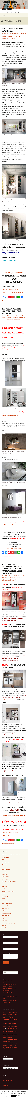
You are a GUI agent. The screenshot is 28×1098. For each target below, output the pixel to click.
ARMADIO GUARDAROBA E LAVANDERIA (12, 30)
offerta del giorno (11, 317)
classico (3, 867)
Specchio (23, 317)
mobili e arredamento (7, 903)
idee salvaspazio (15, 33)
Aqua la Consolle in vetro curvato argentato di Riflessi (10, 1035)
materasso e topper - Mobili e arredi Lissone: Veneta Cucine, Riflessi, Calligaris (10, 1014)
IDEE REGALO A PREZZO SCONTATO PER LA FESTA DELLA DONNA (12, 311)
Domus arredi (5, 874)
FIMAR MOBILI (5, 879)
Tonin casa (4, 925)
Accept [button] (13, 1096)
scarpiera (15, 36)
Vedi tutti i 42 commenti (8, 843)
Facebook (5, 835)
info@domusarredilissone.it (10, 415)
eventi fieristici (5, 876)
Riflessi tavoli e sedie (7, 913)
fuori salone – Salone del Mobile (9, 881)
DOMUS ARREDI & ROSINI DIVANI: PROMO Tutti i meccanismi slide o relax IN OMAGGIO (10, 1030)
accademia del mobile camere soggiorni (11, 854)
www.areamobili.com (10, 289)
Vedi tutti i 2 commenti (8, 556)
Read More (19, 1096)
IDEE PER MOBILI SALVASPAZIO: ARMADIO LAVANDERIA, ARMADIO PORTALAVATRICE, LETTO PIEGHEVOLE (12, 568)
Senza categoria (5, 915)
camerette (4, 864)
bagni (3, 859)
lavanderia (12, 577)
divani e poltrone (5, 871)
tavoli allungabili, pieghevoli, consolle (10, 923)
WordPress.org (6, 1085)
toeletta (3, 319)
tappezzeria (4, 920)
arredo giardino (5, 857)
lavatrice (17, 577)
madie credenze (5, 901)
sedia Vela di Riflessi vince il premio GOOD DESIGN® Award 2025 (10, 996)
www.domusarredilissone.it (12, 292)
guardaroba (9, 36)
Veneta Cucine (5, 928)
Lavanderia (4, 893)
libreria (3, 898)
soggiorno (4, 918)
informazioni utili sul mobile (8, 891)
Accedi (4, 1078)
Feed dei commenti (7, 1083)
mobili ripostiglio (5, 906)
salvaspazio (10, 579)
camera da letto (5, 862)
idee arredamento (16, 315)
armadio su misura (12, 35)
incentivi (3, 889)
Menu (3, 15)
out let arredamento (6, 910)
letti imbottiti (5, 896)
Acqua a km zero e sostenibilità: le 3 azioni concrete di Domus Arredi (9, 984)
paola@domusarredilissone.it (15, 319)
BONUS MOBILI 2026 (7, 992)
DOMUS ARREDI (14, 272)
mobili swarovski (5, 908)
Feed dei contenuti (7, 1080)
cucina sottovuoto (6, 869)
